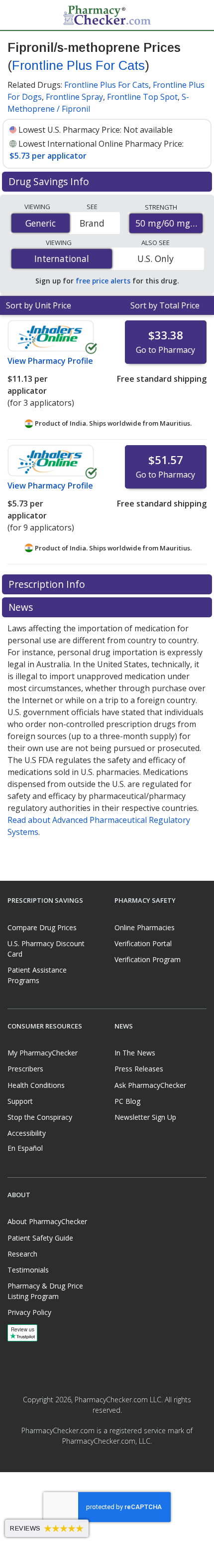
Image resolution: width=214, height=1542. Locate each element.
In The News (134, 1052)
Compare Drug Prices (42, 927)
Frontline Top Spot (142, 96)
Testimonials (28, 1270)
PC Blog (127, 1101)
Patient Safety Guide (40, 1238)
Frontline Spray (74, 96)
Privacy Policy (29, 1312)
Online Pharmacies (144, 927)
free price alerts (103, 280)
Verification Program (147, 959)
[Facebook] (96, 1463)
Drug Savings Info (50, 181)
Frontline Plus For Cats (78, 65)
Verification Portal (143, 943)
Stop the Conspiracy (39, 1117)
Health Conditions (36, 1085)
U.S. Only (155, 258)
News (21, 607)
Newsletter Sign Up (145, 1117)
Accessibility (26, 1133)
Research (22, 1254)
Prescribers (25, 1068)
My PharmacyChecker (42, 1052)
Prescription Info (48, 584)
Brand (92, 223)
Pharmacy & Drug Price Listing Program (45, 1291)
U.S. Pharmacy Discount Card (46, 949)
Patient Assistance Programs (37, 975)
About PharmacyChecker (47, 1221)
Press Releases (138, 1068)
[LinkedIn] (117, 1463)
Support (20, 1101)
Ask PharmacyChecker (150, 1085)
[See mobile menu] (15, 14)
